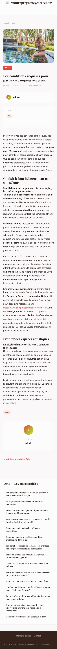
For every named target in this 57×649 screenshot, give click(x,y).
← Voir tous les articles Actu (16, 459)
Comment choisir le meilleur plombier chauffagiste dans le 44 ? (24, 538)
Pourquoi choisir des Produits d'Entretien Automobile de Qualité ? (25, 556)
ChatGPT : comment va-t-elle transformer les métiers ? (27, 565)
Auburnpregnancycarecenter (28, 3)
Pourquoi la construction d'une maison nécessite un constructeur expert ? (28, 573)
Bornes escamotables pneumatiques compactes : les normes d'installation (28, 511)
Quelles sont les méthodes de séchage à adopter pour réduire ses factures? (28, 588)
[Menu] (28, 13)
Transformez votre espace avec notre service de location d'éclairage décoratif (28, 520)
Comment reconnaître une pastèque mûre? (26, 616)
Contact (37, 636)
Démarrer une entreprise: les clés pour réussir (27, 581)
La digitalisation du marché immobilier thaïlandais (24, 503)
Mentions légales (23, 636)
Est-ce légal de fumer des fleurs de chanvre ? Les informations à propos (27, 494)
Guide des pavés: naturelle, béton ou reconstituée (23, 529)
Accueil (6, 23)
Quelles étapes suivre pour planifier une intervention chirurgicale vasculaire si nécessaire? (24, 608)
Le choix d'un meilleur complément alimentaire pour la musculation (28, 597)
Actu (13, 23)
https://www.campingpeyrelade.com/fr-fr (23, 307)
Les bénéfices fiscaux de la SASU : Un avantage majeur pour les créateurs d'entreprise (27, 547)
